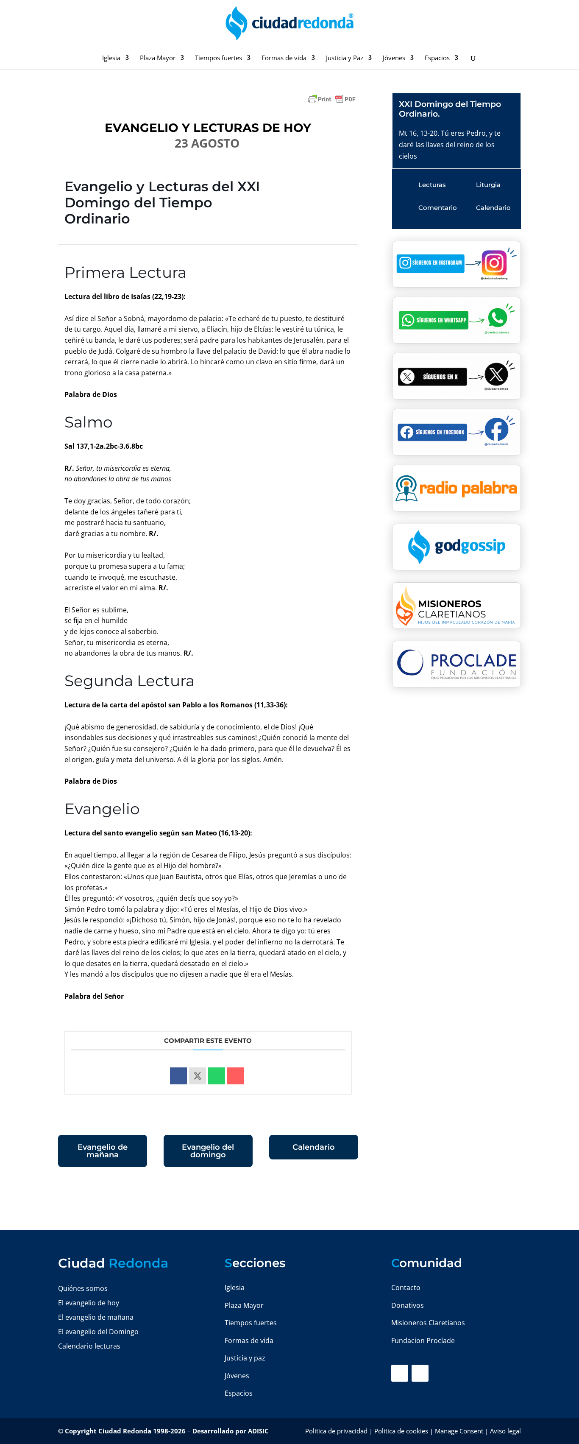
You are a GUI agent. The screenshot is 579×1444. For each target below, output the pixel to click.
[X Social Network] (197, 1075)
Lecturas (432, 185)
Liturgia (488, 185)
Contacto (405, 1287)
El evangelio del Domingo (98, 1331)
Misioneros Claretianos (428, 1322)
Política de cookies (401, 1431)
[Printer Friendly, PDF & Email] (332, 103)
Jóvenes (394, 58)
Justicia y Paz (344, 58)
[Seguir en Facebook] (399, 1373)
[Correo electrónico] (235, 1075)
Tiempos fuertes (218, 58)
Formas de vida (284, 58)
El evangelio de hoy (88, 1302)
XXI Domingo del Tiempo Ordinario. (450, 109)
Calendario (313, 1147)
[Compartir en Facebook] (178, 1075)
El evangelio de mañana (96, 1317)
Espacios (437, 58)
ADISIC (258, 1431)
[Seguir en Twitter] (420, 1373)
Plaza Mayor (157, 58)
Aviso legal (505, 1431)
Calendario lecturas (89, 1346)
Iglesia (111, 58)
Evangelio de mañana (103, 1150)
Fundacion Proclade (423, 1340)
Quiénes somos (83, 1288)
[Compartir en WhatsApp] (216, 1075)
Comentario (437, 208)
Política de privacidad (336, 1431)
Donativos (407, 1305)
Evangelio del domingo (208, 1150)
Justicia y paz (245, 1358)
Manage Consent (459, 1431)
